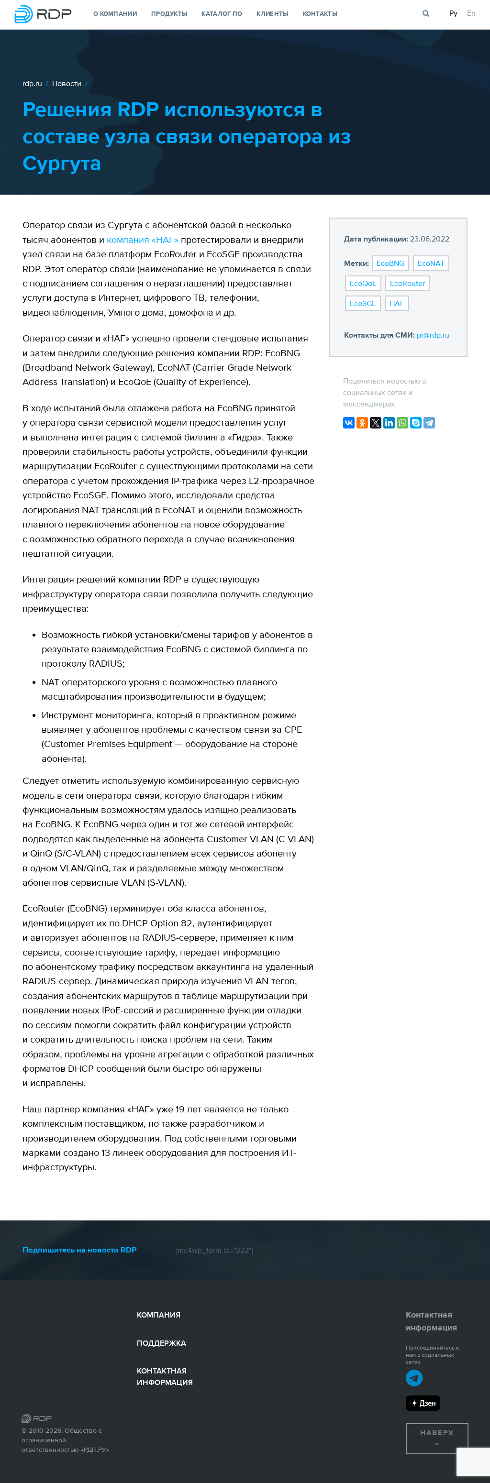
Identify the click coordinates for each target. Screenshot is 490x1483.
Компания (158, 1314)
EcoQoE (363, 283)
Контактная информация (165, 1376)
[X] (375, 422)
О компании (115, 14)
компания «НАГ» (142, 239)
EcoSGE (363, 303)
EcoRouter (407, 283)
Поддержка (161, 1343)
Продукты (169, 14)
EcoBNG (390, 263)
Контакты (320, 14)
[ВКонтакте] (349, 422)
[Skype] (416, 422)
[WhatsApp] (402, 422)
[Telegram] (429, 422)
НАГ (397, 303)
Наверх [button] (437, 1433)
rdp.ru (32, 83)
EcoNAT (431, 263)
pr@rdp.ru (433, 334)
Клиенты (272, 14)
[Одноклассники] (362, 422)
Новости (66, 83)
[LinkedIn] (389, 422)
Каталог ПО (221, 14)
